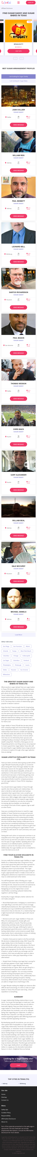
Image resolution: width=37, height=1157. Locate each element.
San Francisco (17, 646)
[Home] (6, 2)
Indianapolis (26, 656)
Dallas (5, 670)
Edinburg (23, 1083)
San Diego (6, 646)
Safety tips (4, 1110)
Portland (26, 660)
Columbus (6, 656)
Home (3, 1094)
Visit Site (18, 51)
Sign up (30, 2)
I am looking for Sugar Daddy (18, 76)
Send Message (18, 125)
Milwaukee (6, 674)
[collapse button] (18, 635)
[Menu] (18, 3)
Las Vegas (6, 660)
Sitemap (4, 1097)
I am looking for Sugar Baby (18, 81)
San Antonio (24, 670)
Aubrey (5, 1083)
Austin (27, 665)
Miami (28, 646)
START (18, 1065)
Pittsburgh (18, 665)
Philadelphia (7, 665)
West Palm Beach (26, 651)
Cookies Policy (6, 1113)
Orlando (5, 651)
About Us (4, 1122)
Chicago (15, 656)
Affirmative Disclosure (8, 1119)
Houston (13, 670)
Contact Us (5, 1100)
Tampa (14, 651)
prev (15, 58)
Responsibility (5, 1116)
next (22, 58)
